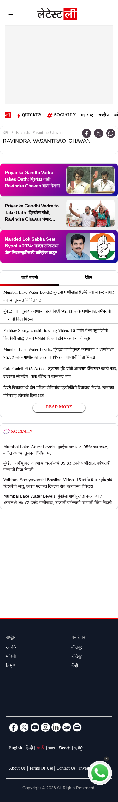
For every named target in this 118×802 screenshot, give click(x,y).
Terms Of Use (41, 769)
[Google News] (66, 727)
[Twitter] (98, 133)
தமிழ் (78, 748)
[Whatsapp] (110, 133)
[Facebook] (13, 727)
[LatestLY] (57, 15)
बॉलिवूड (76, 648)
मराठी (40, 748)
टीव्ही (74, 666)
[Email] (77, 727)
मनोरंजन (78, 638)
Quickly (31, 115)
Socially (65, 115)
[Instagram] (45, 727)
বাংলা (51, 748)
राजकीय (12, 648)
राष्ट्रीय (103, 115)
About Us (17, 769)
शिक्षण (11, 666)
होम (5, 133)
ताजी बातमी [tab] (29, 278)
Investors (86, 769)
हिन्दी (29, 748)
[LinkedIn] (56, 727)
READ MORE (59, 407)
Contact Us (66, 769)
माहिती (11, 657)
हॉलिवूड (76, 657)
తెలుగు (64, 748)
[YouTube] (34, 727)
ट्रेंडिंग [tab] (88, 278)
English (15, 748)
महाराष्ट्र (87, 115)
